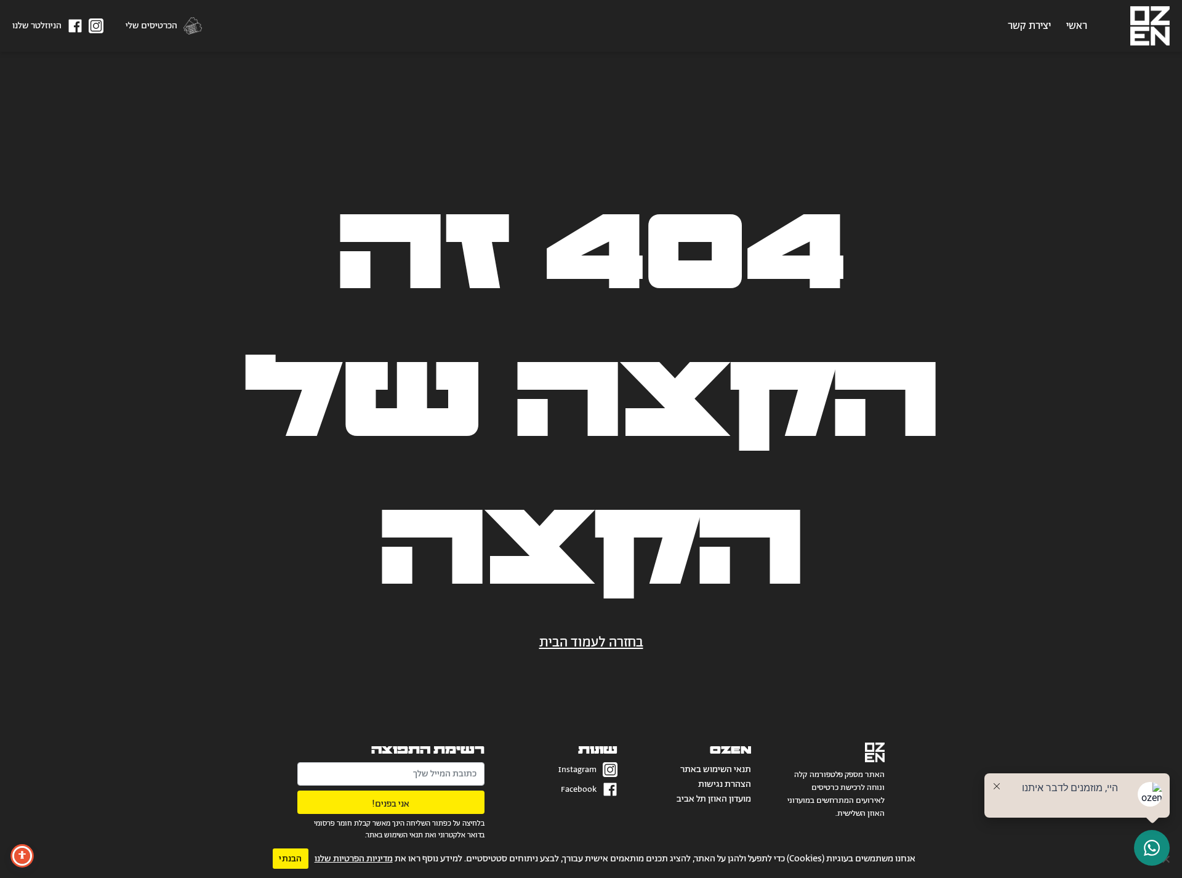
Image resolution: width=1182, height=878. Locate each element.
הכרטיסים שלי (151, 25)
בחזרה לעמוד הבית (591, 642)
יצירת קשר (1029, 25)
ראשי (1076, 25)
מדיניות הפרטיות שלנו (354, 858)
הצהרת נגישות (724, 784)
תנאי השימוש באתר (715, 769)
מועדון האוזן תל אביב (714, 798)
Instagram (577, 770)
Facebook (579, 789)
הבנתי (290, 858)
